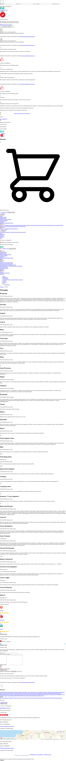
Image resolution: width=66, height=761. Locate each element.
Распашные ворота (17, 226)
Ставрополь (59, 694)
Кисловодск (62, 692)
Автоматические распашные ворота (38, 225)
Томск (5, 695)
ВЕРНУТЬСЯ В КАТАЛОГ (6, 24)
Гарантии (16, 232)
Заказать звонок (11, 212)
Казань (53, 692)
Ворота (1, 225)
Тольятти (2, 695)
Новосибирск (3, 694)
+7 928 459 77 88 (4, 248)
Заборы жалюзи (3, 217)
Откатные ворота (9, 226)
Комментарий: (3, 664)
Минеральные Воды (29, 693)
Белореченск (11, 692)
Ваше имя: (2, 653)
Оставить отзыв (4, 634)
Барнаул (6, 692)
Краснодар (2, 693)
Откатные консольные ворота (10, 225)
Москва (35, 693)
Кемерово (57, 692)
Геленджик (32, 692)
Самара (30, 694)
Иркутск (46, 692)
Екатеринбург (24, 692)
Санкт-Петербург (52, 694)
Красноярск (7, 693)
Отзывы (2, 235)
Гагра (29, 692)
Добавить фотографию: (5, 671)
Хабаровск (41, 692)
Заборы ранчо (3, 218)
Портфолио (2, 234)
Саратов (34, 694)
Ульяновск (18, 695)
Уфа (15, 695)
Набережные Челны (41, 693)
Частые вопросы (22, 232)
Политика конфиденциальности (7, 726)
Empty (1, 216)
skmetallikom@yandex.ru (5, 708)
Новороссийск (58, 693)
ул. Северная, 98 (3, 118)
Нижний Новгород (50, 693)
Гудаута (37, 692)
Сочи (23, 693)
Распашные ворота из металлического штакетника (11, 266)
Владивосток (24, 695)
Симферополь (45, 694)
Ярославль (41, 695)
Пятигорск (18, 694)
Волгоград (29, 695)
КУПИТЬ (2, 11)
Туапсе (9, 695)
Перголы (16, 228)
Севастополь (39, 694)
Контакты (2, 236)
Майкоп (20, 693)
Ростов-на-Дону (25, 694)
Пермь (14, 694)
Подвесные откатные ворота (24, 225)
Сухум (63, 694)
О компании (3, 232)
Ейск (20, 692)
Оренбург (11, 694)
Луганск (16, 693)
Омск (7, 694)
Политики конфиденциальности (28, 36)
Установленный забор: (5, 654)
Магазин (53, 698)
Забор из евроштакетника (5, 219)
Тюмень (12, 695)
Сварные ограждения (9, 228)
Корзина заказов (58, 698)
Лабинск (12, 693)
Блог (1, 238)
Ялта (37, 695)
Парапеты (2, 221)
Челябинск (16, 692)
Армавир (2, 692)
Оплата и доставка (10, 232)
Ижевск (50, 692)
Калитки (24, 226)
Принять (2, 760)
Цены (1, 233)
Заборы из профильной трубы (6, 222)
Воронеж (34, 695)
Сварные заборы (3, 220)
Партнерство (4, 229)
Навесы (2, 228)
